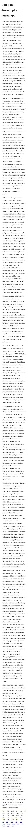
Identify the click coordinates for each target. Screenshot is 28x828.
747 (22, 824)
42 (16, 811)
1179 (12, 813)
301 (21, 817)
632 (22, 815)
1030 (12, 822)
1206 (17, 815)
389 (21, 819)
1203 (4, 817)
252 (22, 813)
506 (8, 813)
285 (13, 815)
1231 (8, 815)
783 (18, 824)
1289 (4, 826)
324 (8, 819)
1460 (12, 811)
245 (8, 811)
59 (3, 822)
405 (3, 813)
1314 (13, 826)
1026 (4, 819)
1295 (16, 817)
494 (17, 819)
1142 (4, 824)
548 (13, 819)
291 (7, 822)
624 (21, 822)
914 (16, 822)
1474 (17, 813)
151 (8, 817)
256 (3, 811)
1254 (13, 824)
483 (8, 826)
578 (3, 815)
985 (21, 811)
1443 (8, 824)
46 (24, 811)
